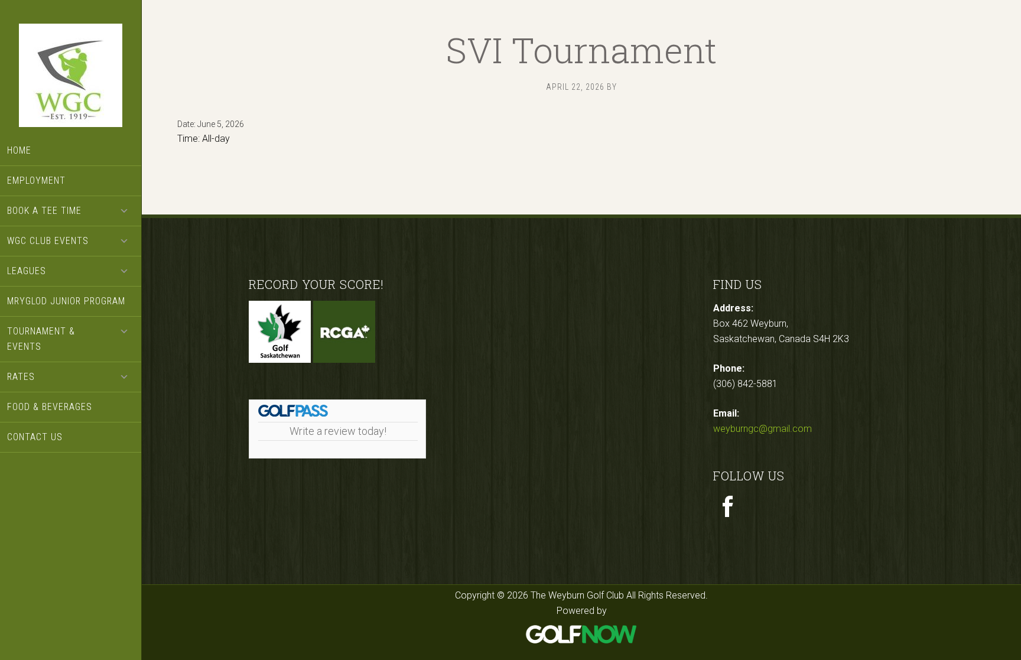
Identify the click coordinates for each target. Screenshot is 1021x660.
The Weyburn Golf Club (71, 77)
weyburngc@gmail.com (762, 428)
